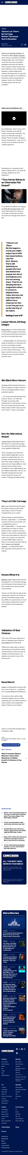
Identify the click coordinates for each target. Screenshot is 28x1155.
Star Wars (18, 1114)
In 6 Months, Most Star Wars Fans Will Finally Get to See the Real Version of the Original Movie (9, 988)
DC (2, 1068)
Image (3, 1070)
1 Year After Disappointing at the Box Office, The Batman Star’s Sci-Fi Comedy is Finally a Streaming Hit (10, 973)
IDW (2, 1073)
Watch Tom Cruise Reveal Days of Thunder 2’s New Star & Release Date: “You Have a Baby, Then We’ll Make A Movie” (15, 815)
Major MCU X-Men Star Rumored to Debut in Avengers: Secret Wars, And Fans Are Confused (15, 838)
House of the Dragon (6, 1096)
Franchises (20, 1107)
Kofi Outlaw (5, 43)
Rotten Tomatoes (13, 738)
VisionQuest (4, 1103)
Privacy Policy (6, 881)
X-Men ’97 (4, 1094)
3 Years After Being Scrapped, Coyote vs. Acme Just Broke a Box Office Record (14, 846)
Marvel (3, 1066)
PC (16, 1098)
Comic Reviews (5, 1064)
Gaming (18, 1085)
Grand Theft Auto (20, 1121)
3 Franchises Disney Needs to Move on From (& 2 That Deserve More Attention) (13, 934)
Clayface (18, 1072)
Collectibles (5, 1127)
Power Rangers (19, 1118)
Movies (4, 28)
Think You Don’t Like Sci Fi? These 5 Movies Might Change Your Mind (10, 1033)
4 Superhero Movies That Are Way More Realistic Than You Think (10, 959)
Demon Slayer (5, 1114)
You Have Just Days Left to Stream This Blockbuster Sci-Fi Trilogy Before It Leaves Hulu (9, 946)
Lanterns (3, 1098)
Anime (3, 1107)
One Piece (4, 1123)
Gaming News (19, 1087)
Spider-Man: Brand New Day (20, 1069)
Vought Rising (4, 1101)
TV (2, 1085)
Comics (4, 1059)
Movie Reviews (4, 738)
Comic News (4, 1062)
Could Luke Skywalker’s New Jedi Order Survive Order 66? (14, 823)
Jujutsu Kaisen (5, 1116)
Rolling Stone (5, 329)
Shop (17, 1127)
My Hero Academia (6, 1121)
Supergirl (18, 1066)
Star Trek (18, 1116)
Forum (3, 1131)
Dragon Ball (4, 1112)
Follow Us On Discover (10, 745)
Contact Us (4, 1136)
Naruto (3, 1118)
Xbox (17, 1094)
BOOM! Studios (5, 1075)
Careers (3, 1143)
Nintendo (18, 1092)
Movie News (19, 1062)
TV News (3, 1087)
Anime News (4, 1109)
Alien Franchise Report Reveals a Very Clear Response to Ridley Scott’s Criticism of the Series (11, 758)
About (3, 1141)
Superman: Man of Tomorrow (20, 1080)
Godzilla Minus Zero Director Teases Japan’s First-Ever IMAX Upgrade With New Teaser (15, 830)
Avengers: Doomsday (21, 1077)
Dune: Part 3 (19, 1074)
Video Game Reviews (21, 1089)
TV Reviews (4, 1089)
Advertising (4, 1138)
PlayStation (18, 1096)
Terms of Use (10, 880)
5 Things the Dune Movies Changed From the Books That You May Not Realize (9, 1020)
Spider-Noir (4, 1092)
